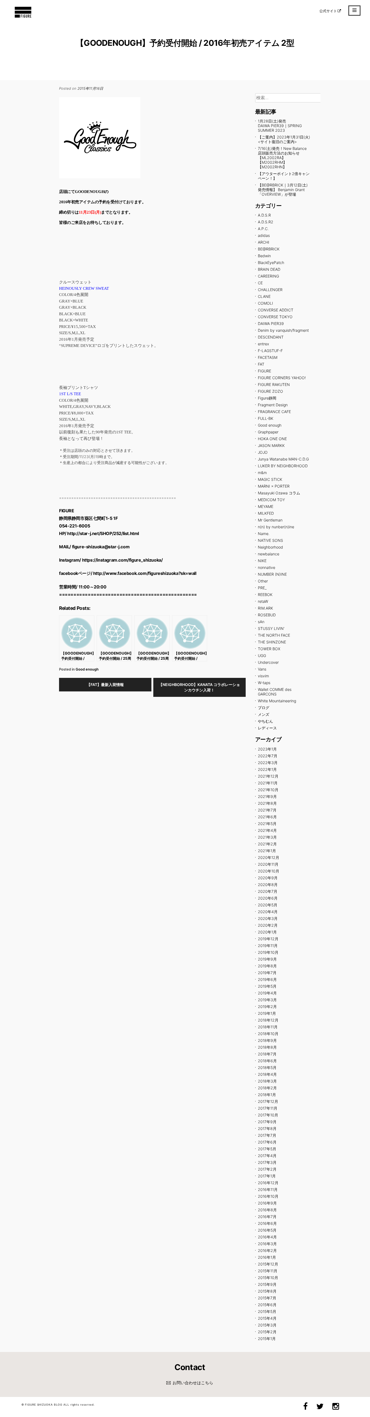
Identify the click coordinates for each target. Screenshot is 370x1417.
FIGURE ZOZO (270, 391)
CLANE (264, 296)
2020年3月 (268, 918)
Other (263, 581)
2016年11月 (268, 1189)
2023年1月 (267, 749)
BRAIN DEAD (269, 269)
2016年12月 (268, 1182)
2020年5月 (267, 905)
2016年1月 (267, 1257)
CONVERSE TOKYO (275, 316)
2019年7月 (267, 972)
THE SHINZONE (272, 642)
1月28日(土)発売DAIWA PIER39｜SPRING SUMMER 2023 (280, 126)
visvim (263, 676)
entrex (263, 344)
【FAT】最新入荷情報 (105, 684)
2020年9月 (268, 877)
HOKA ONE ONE (272, 438)
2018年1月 (267, 1094)
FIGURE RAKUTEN (274, 384)
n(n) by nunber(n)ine (276, 526)
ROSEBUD (267, 615)
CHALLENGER (270, 289)
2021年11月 (268, 783)
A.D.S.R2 (265, 222)
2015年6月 (267, 1304)
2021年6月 (267, 816)
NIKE (262, 560)
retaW (263, 601)
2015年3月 (267, 1325)
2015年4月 (267, 1318)
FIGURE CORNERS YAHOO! (282, 377)
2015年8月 (267, 1291)
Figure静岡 (267, 398)
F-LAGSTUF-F (270, 350)
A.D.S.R (264, 215)
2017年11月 (267, 1108)
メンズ (263, 714)
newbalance (268, 554)
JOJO (263, 452)
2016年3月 (267, 1243)
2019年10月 (268, 952)
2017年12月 (268, 1101)
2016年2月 (267, 1250)
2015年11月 (267, 1270)
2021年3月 (267, 837)
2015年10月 (268, 1277)
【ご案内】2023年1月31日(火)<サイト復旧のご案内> (284, 139)
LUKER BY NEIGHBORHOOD (283, 465)
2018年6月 (267, 1060)
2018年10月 (268, 1033)
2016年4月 (267, 1237)
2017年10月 (268, 1115)
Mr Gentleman (270, 520)
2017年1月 (267, 1176)
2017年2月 (267, 1169)
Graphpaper (268, 432)
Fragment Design (273, 404)
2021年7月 (267, 810)
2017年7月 (267, 1135)
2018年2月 (267, 1088)
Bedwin (264, 255)
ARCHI (263, 242)
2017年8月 (267, 1128)
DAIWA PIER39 (271, 323)
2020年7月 (267, 891)
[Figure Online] (23, 17)
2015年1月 (267, 1338)
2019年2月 (267, 1006)
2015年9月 (267, 1284)
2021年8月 (267, 803)
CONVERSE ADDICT (275, 310)
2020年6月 (268, 898)
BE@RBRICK (269, 249)
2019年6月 (267, 979)
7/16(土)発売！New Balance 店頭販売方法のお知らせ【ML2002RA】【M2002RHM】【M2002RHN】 (282, 157)
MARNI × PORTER (274, 486)
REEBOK (265, 594)
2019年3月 (267, 999)
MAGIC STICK (270, 479)
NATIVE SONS (270, 540)
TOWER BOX (269, 648)
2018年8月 (267, 1047)
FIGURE (264, 371)
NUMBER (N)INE (272, 574)
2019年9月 (267, 959)
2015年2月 (267, 1331)
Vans (262, 669)
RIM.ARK (265, 608)
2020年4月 (268, 911)
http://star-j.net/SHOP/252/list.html (103, 533)
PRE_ (262, 587)
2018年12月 (268, 1020)
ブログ (263, 707)
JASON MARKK (271, 445)
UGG (262, 655)
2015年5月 (267, 1311)
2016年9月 (267, 1203)
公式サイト (328, 11)
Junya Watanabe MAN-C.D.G (283, 459)
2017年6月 (267, 1142)
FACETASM (267, 357)
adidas (264, 235)
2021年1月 (267, 850)
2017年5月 (267, 1149)
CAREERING (268, 276)
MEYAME (265, 506)
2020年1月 (267, 932)
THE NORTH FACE (274, 635)
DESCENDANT (271, 337)
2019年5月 (267, 986)
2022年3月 (268, 762)
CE (260, 283)
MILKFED (266, 513)
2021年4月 (267, 830)
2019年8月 (267, 966)
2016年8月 (267, 1209)
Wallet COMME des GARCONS (274, 691)
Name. (264, 533)
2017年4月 (267, 1155)
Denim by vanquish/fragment (283, 330)
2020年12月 (268, 857)
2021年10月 (268, 789)
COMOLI (265, 303)
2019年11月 (268, 945)
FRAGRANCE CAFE (274, 411)
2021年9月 (267, 796)
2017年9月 (267, 1121)
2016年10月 (268, 1196)
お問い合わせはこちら (193, 1382)
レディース (267, 728)
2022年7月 (267, 755)
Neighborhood (270, 547)
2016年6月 (267, 1223)
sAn (261, 621)
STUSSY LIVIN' (271, 628)
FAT (261, 364)
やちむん (265, 721)
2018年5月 (267, 1067)
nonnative (266, 567)
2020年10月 (268, 871)
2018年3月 (267, 1081)
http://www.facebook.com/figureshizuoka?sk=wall (144, 573)
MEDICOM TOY (271, 499)
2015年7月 (267, 1298)
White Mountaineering (277, 700)
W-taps (264, 682)
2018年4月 (267, 1074)
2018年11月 (268, 1027)
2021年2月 (267, 844)
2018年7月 (267, 1054)
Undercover (268, 662)
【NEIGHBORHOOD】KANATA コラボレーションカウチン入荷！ (199, 687)
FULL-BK (265, 418)
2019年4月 (267, 993)
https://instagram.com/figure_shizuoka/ (122, 560)
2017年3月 (267, 1162)
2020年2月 (268, 925)
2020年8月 (268, 884)
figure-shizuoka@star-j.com (101, 546)
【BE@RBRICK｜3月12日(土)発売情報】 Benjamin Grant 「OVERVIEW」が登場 (283, 190)
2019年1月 (267, 1013)
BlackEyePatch (271, 262)
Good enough (87, 669)
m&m (262, 472)
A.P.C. (263, 228)
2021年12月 (268, 776)
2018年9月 (267, 1040)
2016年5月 (267, 1230)
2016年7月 (267, 1216)
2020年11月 (268, 864)
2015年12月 (268, 1264)
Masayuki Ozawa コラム (279, 493)
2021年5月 (267, 823)
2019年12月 (268, 938)
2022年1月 (267, 769)
